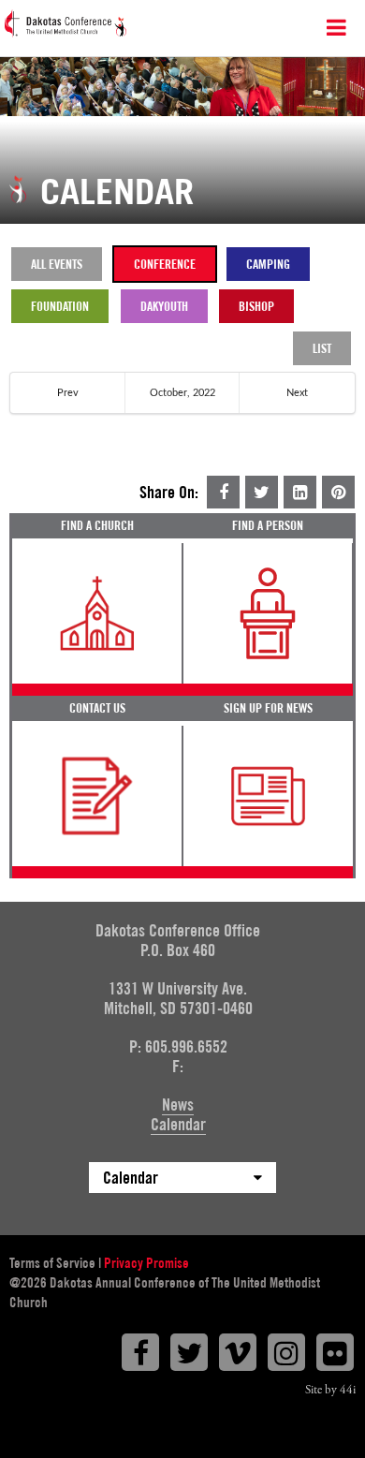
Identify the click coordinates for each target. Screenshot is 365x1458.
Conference (165, 264)
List (322, 348)
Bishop (256, 306)
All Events (56, 264)
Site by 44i (330, 1390)
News (178, 1104)
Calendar (178, 1124)
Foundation (60, 306)
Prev (68, 393)
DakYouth (164, 306)
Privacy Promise (146, 1263)
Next (297, 393)
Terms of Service (52, 1263)
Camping (268, 264)
